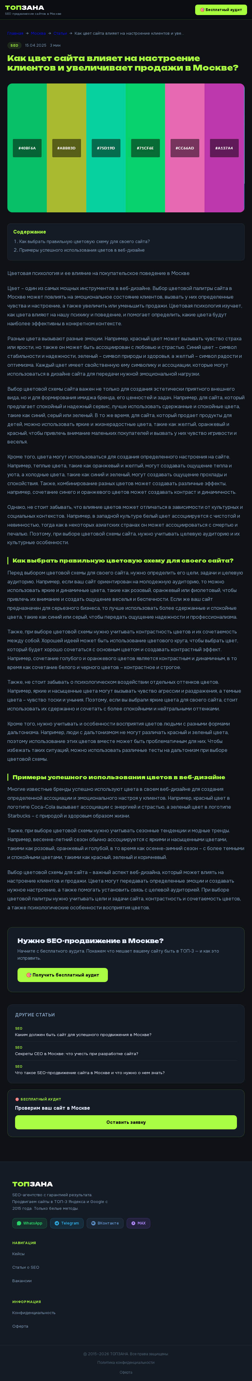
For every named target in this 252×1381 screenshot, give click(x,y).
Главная (15, 33)
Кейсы (18, 1253)
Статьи (60, 33)
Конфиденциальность (34, 1312)
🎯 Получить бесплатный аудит (62, 975)
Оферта (20, 1326)
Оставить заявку (126, 1122)
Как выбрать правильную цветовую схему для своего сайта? (84, 241)
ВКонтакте (108, 1223)
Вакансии (22, 1280)
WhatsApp (32, 1223)
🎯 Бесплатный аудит (221, 9)
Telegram (70, 1223)
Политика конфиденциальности (126, 1362)
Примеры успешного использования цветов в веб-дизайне (82, 250)
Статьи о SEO (25, 1267)
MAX (142, 1223)
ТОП (24, 7)
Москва (38, 33)
